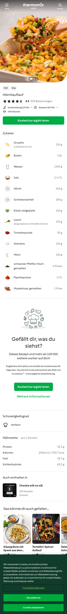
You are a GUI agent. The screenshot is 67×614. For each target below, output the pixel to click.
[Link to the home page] (33, 6)
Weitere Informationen (33, 396)
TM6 (14, 88)
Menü (7, 8)
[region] (33, 584)
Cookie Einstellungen (33, 588)
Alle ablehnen (33, 597)
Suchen (60, 8)
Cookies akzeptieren (33, 607)
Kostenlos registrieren (33, 120)
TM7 (6, 88)
